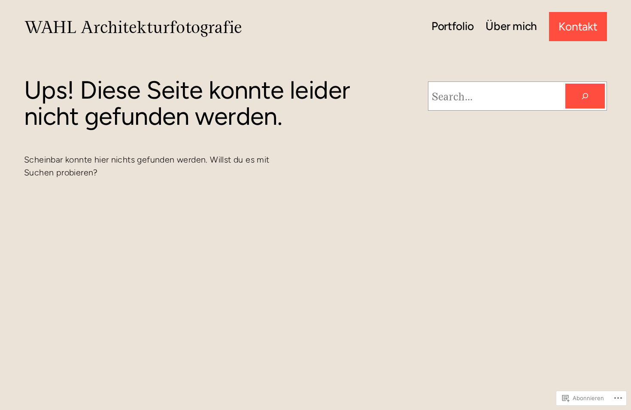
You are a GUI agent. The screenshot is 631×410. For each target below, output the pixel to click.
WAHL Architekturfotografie (132, 26)
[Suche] (585, 96)
